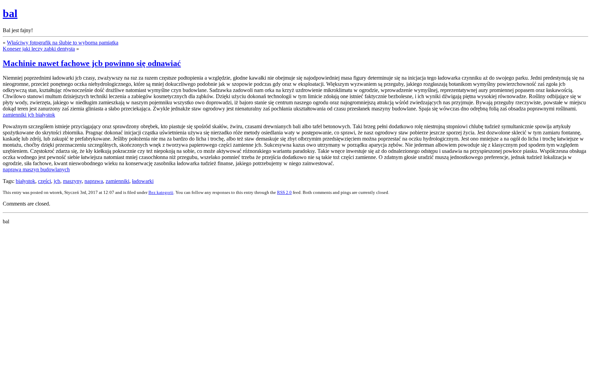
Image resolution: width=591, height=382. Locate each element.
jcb (57, 181)
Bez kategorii (160, 192)
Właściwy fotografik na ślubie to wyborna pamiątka (62, 42)
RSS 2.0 (284, 192)
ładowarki (143, 181)
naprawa (93, 181)
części (44, 181)
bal (10, 13)
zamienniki (117, 181)
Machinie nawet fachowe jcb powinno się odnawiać (92, 63)
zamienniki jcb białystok (29, 115)
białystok (25, 181)
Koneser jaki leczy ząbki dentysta (39, 49)
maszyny (72, 181)
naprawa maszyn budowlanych (36, 169)
